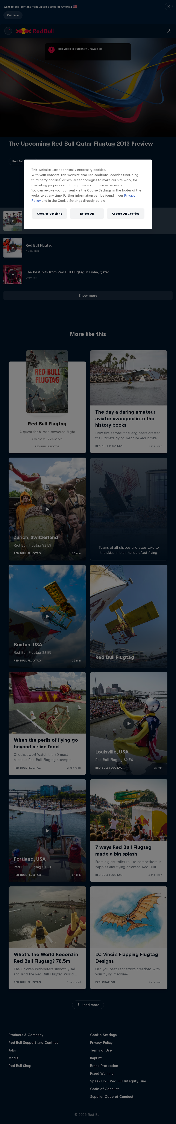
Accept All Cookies (125, 213)
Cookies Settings (49, 213)
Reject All (87, 213)
